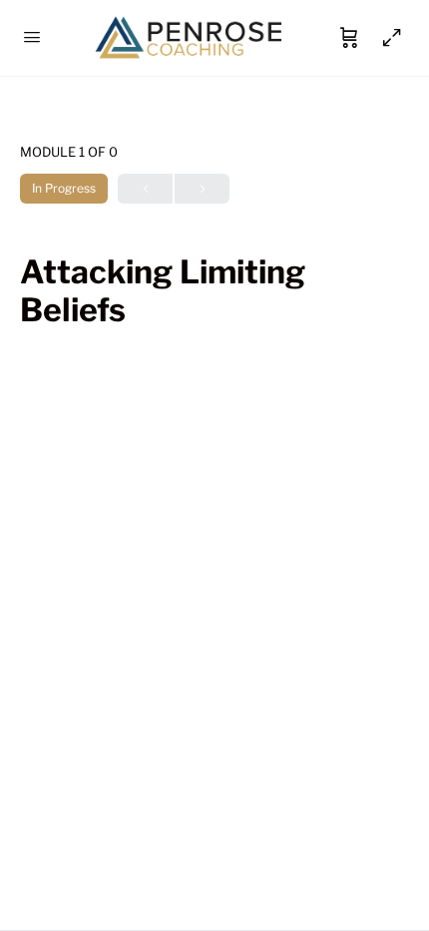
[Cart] (349, 38)
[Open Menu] (32, 36)
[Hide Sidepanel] (387, 38)
